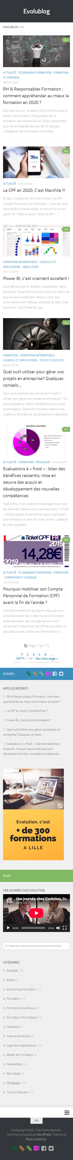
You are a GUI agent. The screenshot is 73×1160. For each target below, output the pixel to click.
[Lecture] (8, 928)
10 (17, 658)
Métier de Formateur (20, 1055)
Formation (10, 355)
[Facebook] (54, 673)
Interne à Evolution (18, 1036)
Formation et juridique (21, 577)
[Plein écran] (65, 928)
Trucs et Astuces (52, 360)
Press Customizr (36, 1139)
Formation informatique (20, 262)
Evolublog (36, 11)
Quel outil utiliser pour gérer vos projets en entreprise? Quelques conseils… (33, 378)
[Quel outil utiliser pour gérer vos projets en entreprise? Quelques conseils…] (36, 334)
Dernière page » (47, 658)
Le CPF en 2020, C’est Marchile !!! (34, 190)
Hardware (13, 1027)
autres (11, 980)
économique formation (35, 72)
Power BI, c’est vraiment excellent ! (36, 278)
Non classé (31, 267)
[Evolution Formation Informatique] (28, 673)
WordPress (44, 1134)
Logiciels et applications (20, 360)
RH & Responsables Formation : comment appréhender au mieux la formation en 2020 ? (36, 95)
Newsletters (14, 1064)
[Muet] (58, 928)
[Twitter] (61, 673)
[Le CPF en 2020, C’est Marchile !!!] (36, 162)
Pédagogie (43, 462)
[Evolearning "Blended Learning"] (48, 673)
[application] (36, 913)
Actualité (9, 72)
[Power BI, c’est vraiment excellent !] (36, 240)
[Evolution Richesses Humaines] (35, 673)
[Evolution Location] (41, 673)
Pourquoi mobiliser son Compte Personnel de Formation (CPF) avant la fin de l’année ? (33, 595)
